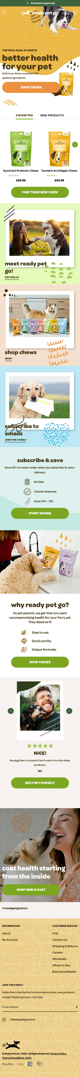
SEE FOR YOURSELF (40, 783)
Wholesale (59, 959)
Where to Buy (61, 965)
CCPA (28, 1058)
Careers (57, 952)
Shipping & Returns (65, 946)
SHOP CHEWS (31, 87)
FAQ (55, 933)
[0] (75, 13)
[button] (4, 13)
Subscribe (74, 1008)
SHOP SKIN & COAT (31, 890)
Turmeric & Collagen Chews (59, 171)
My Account (10, 940)
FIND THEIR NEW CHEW (40, 192)
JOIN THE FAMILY (15, 439)
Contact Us (59, 940)
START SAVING (40, 513)
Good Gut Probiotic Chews (20, 171)
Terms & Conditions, (13, 1058)
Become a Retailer (64, 972)
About (6, 933)
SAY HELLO (12, 277)
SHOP (8, 358)
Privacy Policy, (58, 1053)
